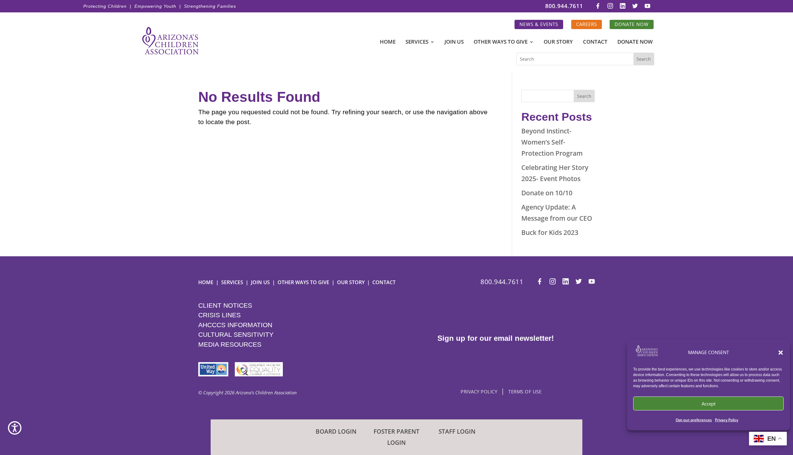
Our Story (558, 42)
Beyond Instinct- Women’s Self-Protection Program (552, 142)
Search (584, 96)
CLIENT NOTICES (225, 305)
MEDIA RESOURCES (229, 344)
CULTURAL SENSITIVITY (236, 334)
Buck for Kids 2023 (549, 232)
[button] (781, 352)
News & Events (538, 24)
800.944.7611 (564, 6)
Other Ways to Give (501, 42)
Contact (595, 42)
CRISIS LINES (219, 314)
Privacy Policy (726, 419)
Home (388, 42)
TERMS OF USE (524, 391)
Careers (586, 24)
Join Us (454, 42)
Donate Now (632, 24)
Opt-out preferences (694, 419)
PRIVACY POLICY (479, 391)
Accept (709, 404)
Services (416, 42)
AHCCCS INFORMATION (235, 324)
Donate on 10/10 (546, 192)
